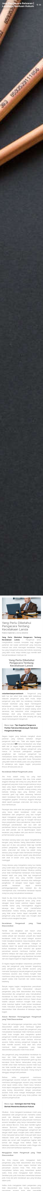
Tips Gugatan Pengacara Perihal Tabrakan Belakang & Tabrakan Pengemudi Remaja (21, 728)
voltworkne (24, 633)
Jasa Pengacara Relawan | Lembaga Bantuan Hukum (18, 5)
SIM (16, 744)
